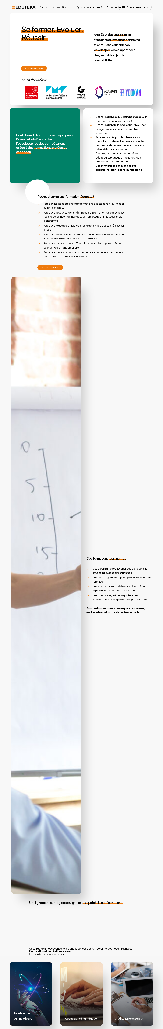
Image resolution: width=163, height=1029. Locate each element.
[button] (35, 68)
